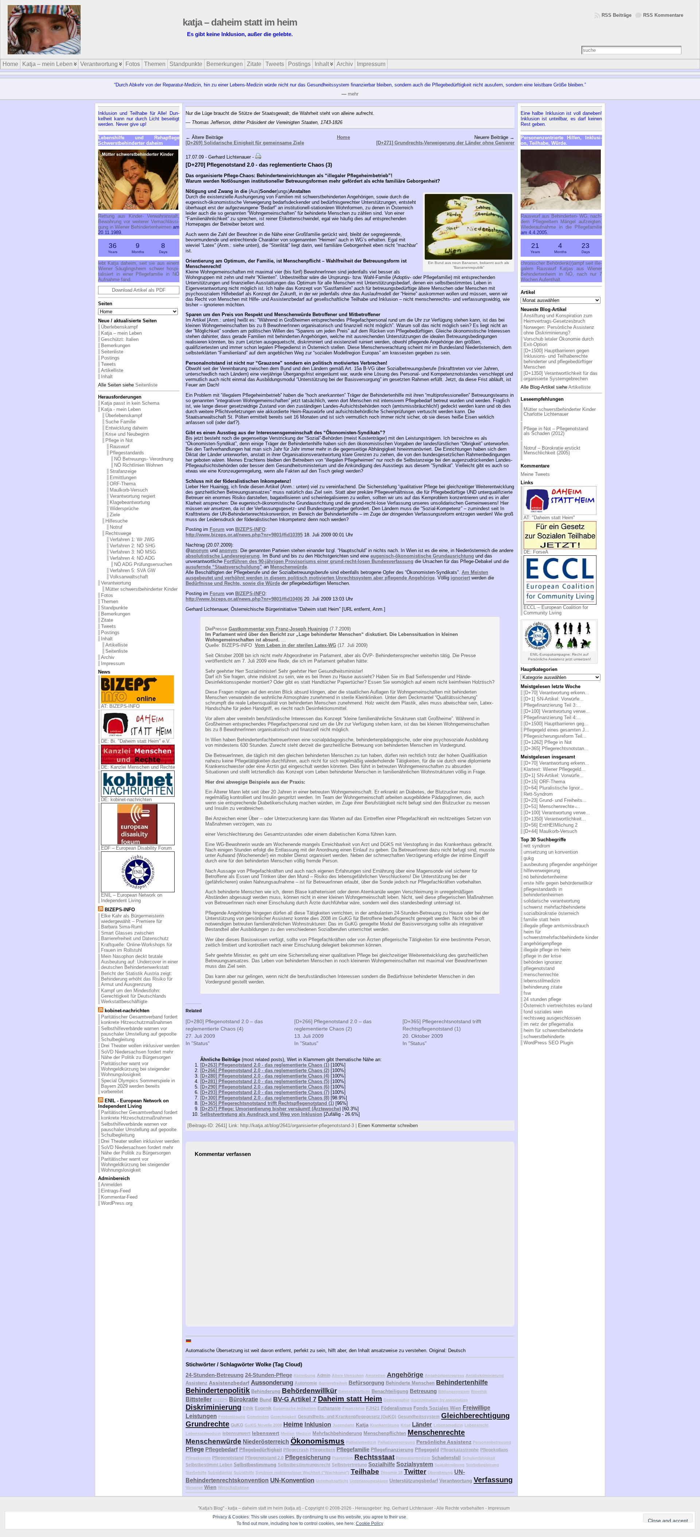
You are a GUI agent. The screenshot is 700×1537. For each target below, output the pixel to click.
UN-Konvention (292, 1480)
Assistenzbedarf (229, 1383)
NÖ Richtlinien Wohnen (138, 465)
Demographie (396, 1400)
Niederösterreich (266, 1442)
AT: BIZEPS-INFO (120, 706)
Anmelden (111, 1184)
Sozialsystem (414, 1464)
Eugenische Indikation (294, 1408)
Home (343, 137)
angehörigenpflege (543, 943)
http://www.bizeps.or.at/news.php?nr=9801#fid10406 (244, 599)
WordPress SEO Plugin (548, 1042)
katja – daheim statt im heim (259, 22)
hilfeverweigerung (542, 870)
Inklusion (317, 1424)
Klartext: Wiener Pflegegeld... (555, 769)
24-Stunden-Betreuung (215, 1375)
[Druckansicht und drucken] (258, 157)
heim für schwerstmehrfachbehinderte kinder (561, 934)
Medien (288, 1433)
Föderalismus (396, 1408)
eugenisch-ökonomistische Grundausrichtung (422, 556)
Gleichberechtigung (475, 1416)
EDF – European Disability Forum (136, 848)
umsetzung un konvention (551, 852)
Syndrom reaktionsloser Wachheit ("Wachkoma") (302, 1472)
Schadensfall (446, 1457)
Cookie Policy (369, 1523)
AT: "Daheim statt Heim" (549, 517)
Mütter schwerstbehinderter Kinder (141, 589)
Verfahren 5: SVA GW (132, 570)
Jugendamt (343, 1425)
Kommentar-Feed (119, 1197)
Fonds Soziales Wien (437, 1408)
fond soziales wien (543, 1011)
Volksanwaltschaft (129, 576)
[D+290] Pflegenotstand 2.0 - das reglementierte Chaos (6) (264, 1087)
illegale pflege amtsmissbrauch (556, 925)
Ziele (115, 514)
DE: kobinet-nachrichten (126, 799)
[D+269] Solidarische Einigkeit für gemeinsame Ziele (245, 142)
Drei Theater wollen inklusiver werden (140, 1045)
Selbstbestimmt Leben (209, 1464)
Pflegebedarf (221, 1449)
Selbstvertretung (349, 1464)
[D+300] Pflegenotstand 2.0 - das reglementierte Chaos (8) (264, 1098)
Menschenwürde (288, 567)
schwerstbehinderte (544, 1036)
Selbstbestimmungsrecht (304, 1464)
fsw (527, 993)
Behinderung (265, 1391)
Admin (323, 1375)
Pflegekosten (198, 1458)
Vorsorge (194, 1487)
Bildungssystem (454, 1391)
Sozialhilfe (381, 1464)
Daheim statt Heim (350, 1399)
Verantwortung (116, 583)
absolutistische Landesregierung (223, 556)
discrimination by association (439, 1400)
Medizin (303, 1433)
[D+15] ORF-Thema (544, 781)
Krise (406, 1425)
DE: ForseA (536, 552)
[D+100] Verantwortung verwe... (557, 711)
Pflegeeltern (322, 1449)
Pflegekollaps (494, 1449)
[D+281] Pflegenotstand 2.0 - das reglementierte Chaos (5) (264, 1081)
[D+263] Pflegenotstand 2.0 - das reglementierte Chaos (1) (264, 1065)
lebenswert (265, 1433)
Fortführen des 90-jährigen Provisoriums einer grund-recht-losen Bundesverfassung (318, 561)
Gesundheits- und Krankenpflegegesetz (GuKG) (347, 1416)
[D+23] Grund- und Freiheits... (555, 800)
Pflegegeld (427, 1449)
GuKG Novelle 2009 (263, 1425)
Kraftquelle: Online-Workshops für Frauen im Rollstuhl (136, 947)
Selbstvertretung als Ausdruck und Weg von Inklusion (261, 1114)
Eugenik (263, 1408)
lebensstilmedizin (542, 980)
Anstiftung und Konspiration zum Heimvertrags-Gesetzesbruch (558, 318)
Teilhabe (365, 1471)
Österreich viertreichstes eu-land (558, 1005)
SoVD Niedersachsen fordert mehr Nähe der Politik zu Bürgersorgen (137, 1054)
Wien (210, 1487)
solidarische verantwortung (552, 901)
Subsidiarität (220, 1472)
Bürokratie (243, 1399)
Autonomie (306, 1383)
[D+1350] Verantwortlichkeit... (555, 819)
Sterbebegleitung (482, 1465)
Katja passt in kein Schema (130, 403)
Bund (266, 1399)
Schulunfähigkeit (478, 1458)
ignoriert (460, 578)
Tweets (108, 364)
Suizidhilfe (244, 1472)
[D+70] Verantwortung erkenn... (556, 692)
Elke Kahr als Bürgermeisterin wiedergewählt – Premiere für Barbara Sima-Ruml (132, 921)
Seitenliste (112, 351)
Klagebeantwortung (130, 502)
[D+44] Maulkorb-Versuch (550, 831)
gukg (529, 858)
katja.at (292, 1508)
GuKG (237, 1424)
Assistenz (196, 1383)
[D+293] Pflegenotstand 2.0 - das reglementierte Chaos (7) (264, 1092)
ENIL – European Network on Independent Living (131, 897)
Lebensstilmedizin (203, 1433)
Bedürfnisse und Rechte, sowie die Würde (233, 583)
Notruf (116, 527)
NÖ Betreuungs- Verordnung (143, 459)
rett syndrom (537, 846)
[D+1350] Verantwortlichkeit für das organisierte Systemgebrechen (561, 375)
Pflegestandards (127, 452)
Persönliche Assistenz (443, 1442)
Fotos (107, 595)
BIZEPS (220, 1400)
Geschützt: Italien (120, 339)
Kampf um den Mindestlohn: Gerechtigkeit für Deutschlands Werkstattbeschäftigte (133, 996)
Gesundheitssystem (419, 1416)
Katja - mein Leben (121, 409)
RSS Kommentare (663, 15)
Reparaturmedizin (413, 1458)
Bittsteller (199, 1399)
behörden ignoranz (543, 962)
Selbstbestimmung (255, 1464)
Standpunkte (114, 607)
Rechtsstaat (374, 1457)
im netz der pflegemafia (548, 1024)
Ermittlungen (123, 477)
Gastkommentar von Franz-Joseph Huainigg (278, 629)
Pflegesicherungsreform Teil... (555, 736)
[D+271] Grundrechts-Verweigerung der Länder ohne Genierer (445, 142)
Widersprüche (124, 508)
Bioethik (479, 1391)
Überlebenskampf (119, 327)
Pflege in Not (119, 440)
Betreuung (423, 1391)
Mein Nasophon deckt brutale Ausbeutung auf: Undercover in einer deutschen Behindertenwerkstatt (139, 962)
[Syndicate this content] (100, 909)
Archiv (107, 657)
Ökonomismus (318, 1441)
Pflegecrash (295, 1449)
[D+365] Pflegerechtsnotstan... (556, 748)
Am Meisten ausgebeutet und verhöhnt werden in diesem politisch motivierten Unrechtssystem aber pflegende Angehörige (337, 575)
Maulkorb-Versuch (129, 490)
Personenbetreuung (492, 1442)
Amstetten (375, 1375)
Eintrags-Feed (116, 1190)
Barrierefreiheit (333, 1383)
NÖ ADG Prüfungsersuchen (143, 564)
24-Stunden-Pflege (268, 1375)
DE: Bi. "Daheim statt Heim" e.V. (136, 741)
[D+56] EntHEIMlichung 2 (551, 825)
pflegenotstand (539, 968)
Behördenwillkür (309, 1390)
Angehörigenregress (444, 1375)
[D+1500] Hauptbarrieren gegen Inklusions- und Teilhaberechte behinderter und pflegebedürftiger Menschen (558, 359)
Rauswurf (119, 446)
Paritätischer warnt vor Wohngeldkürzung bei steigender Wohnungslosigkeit (135, 1069)
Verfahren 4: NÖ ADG (132, 558)
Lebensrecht (476, 1425)
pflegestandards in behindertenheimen (543, 891)
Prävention (342, 1458)
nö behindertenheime (545, 877)
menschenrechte (541, 974)
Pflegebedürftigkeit (260, 1449)
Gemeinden (258, 1416)
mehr (353, 94)
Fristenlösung (231, 1416)
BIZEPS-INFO (250, 529)
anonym (199, 550)
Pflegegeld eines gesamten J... (556, 730)
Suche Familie (120, 421)
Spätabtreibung (449, 1465)
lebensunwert (236, 1433)
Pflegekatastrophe (459, 1449)
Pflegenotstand (228, 1457)
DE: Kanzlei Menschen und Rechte (138, 767)
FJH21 (373, 1408)
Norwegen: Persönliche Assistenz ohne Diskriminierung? (559, 330)
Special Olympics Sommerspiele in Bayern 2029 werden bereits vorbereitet (138, 1086)
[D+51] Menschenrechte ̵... (552, 806)
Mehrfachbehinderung (337, 1433)
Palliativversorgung (396, 1442)
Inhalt (107, 376)
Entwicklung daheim (126, 428)
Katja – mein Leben (121, 333)
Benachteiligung (390, 1391)
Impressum (113, 663)
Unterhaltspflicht (332, 1481)
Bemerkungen (115, 345)
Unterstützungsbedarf (413, 1480)
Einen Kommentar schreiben (388, 1125)
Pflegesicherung (308, 1457)
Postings (110, 358)
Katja (362, 1425)
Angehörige (405, 1374)
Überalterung (440, 1472)
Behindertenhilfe (462, 1382)
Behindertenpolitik (218, 1390)
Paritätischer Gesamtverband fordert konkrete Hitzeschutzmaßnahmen (139, 1019)
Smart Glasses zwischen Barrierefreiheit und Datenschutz (135, 935)
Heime (293, 1424)
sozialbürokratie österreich (551, 913)
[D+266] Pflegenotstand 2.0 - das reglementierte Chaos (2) (264, 1070)
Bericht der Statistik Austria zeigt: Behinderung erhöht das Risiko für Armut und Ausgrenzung (136, 979)
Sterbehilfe (196, 1472)
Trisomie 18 (391, 1472)
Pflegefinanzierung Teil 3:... (552, 705)
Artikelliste (112, 370)
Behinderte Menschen (410, 1383)
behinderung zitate (543, 987)
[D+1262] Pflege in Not (548, 742)
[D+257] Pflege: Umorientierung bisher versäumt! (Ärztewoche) (270, 1108)
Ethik (248, 1408)
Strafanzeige (123, 471)
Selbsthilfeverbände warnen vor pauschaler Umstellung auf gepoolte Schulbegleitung (138, 1034)
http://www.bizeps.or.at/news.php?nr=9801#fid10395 (244, 534)
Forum (217, 529)
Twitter (415, 1471)
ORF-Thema (123, 483)
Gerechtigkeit (283, 1416)
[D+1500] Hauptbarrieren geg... (556, 723)
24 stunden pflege (542, 999)
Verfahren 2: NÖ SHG (132, 545)
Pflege (195, 1449)
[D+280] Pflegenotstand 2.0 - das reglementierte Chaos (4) (264, 1076)
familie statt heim (542, 919)
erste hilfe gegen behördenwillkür (558, 883)
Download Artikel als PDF (139, 290)
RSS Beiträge (616, 15)
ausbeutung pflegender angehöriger (560, 864)
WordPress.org (116, 1203)
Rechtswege (118, 533)
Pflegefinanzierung (392, 1449)
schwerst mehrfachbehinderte (555, 907)
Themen (109, 601)
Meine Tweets (535, 474)
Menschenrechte (436, 1432)
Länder (422, 1424)
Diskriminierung (213, 1407)
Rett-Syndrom (538, 794)
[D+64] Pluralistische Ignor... (554, 788)
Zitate (107, 620)
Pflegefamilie (353, 1449)
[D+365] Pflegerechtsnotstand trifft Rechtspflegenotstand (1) (267, 1103)
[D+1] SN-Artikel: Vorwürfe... (554, 699)
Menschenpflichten (384, 1433)
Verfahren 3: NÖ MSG (133, 552)
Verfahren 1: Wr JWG (132, 539)
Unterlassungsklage (369, 1481)
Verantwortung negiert (132, 496)
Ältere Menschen (348, 1375)
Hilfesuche (116, 521)
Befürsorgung (366, 1382)
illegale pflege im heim (547, 949)
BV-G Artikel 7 (294, 1399)
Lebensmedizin (448, 1425)
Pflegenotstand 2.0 (264, 1457)
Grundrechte (207, 1424)
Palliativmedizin (361, 1442)
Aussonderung (272, 1382)
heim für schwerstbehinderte (553, 1030)
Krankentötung (384, 1425)
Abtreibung (304, 1375)
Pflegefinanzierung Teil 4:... (552, 717)
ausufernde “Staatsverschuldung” (224, 567)
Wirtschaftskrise (233, 1487)
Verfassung (493, 1480)
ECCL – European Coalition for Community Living (556, 610)
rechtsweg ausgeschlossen (552, 1018)
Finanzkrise (353, 1408)
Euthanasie (329, 1408)
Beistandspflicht (354, 1391)
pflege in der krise (542, 956)
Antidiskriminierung (485, 1375)
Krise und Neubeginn (127, 434)
